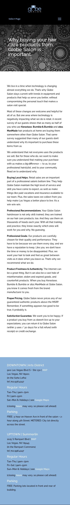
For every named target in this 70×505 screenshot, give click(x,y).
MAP (44, 370)
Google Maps (42, 400)
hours (19, 406)
